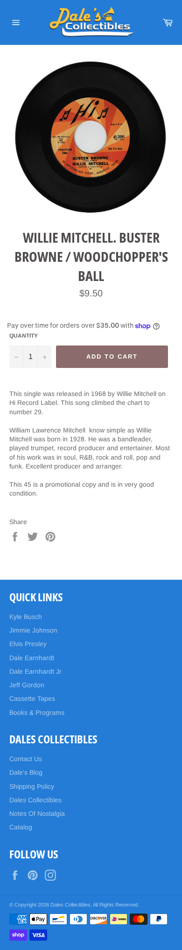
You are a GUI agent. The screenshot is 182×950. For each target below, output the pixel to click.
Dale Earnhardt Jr (35, 671)
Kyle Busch (25, 616)
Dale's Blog (25, 772)
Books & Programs (36, 712)
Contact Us (25, 759)
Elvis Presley (28, 644)
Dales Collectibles (35, 800)
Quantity (23, 335)
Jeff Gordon (26, 685)
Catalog (20, 827)
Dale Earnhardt (31, 658)
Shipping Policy (31, 786)
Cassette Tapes (32, 698)
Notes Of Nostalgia (37, 813)
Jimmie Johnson (33, 630)
